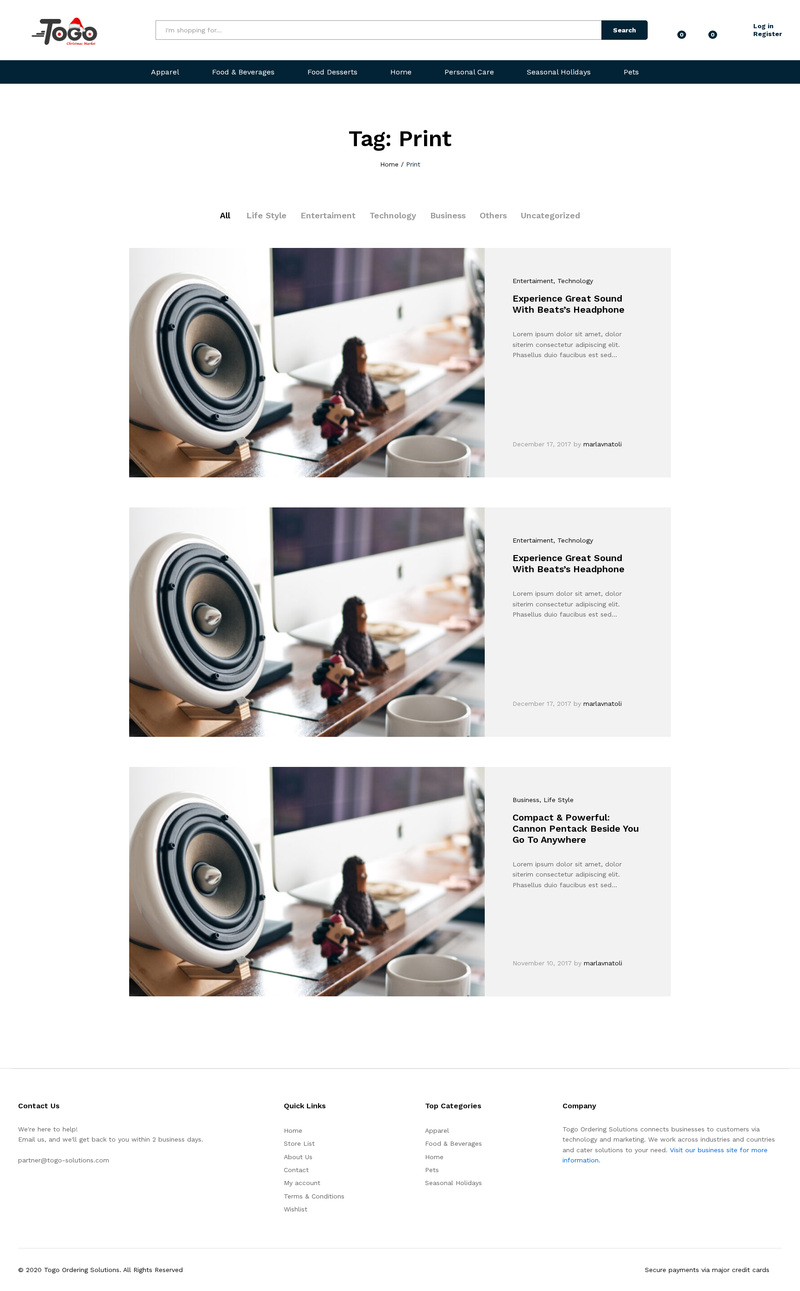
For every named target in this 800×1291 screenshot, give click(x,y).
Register (767, 33)
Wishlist (295, 1209)
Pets (631, 72)
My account (302, 1182)
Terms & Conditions (314, 1196)
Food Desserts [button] (332, 72)
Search (624, 30)
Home (293, 1130)
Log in (763, 26)
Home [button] (401, 72)
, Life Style (556, 799)
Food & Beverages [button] (243, 72)
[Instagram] (35, 1189)
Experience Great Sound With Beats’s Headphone (568, 304)
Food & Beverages (453, 1143)
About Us (298, 1157)
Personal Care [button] (469, 72)
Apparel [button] (165, 72)
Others (493, 215)
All (225, 215)
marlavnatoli (602, 444)
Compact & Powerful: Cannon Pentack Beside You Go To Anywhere (575, 828)
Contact (296, 1170)
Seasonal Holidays (453, 1182)
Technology (392, 215)
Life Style (266, 215)
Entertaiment (328, 215)
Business (448, 215)
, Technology (573, 280)
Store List (299, 1143)
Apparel (437, 1130)
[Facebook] (20, 1189)
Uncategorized (550, 215)
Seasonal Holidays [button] (559, 72)
